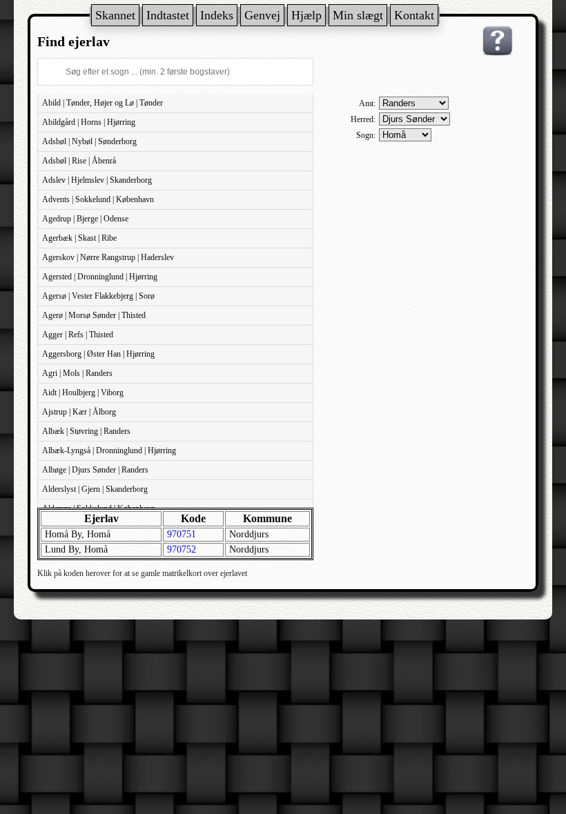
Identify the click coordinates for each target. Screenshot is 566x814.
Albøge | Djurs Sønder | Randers (95, 470)
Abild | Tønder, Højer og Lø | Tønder (102, 103)
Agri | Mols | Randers (77, 373)
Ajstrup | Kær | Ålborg (79, 412)
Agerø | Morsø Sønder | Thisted (94, 315)
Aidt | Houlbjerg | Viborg (83, 392)
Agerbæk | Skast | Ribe (79, 238)
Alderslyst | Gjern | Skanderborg (95, 489)
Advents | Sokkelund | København (98, 199)
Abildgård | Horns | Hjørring (88, 122)
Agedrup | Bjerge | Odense (85, 219)
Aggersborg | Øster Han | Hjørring (98, 354)
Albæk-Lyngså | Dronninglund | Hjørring (109, 450)
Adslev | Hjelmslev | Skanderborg (97, 180)
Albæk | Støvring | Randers (86, 431)
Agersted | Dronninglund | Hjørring (99, 276)
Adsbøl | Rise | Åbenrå (79, 161)
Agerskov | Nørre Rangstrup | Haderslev (108, 257)
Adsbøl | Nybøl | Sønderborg (89, 141)
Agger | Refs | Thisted (77, 334)
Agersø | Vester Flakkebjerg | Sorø (98, 296)
